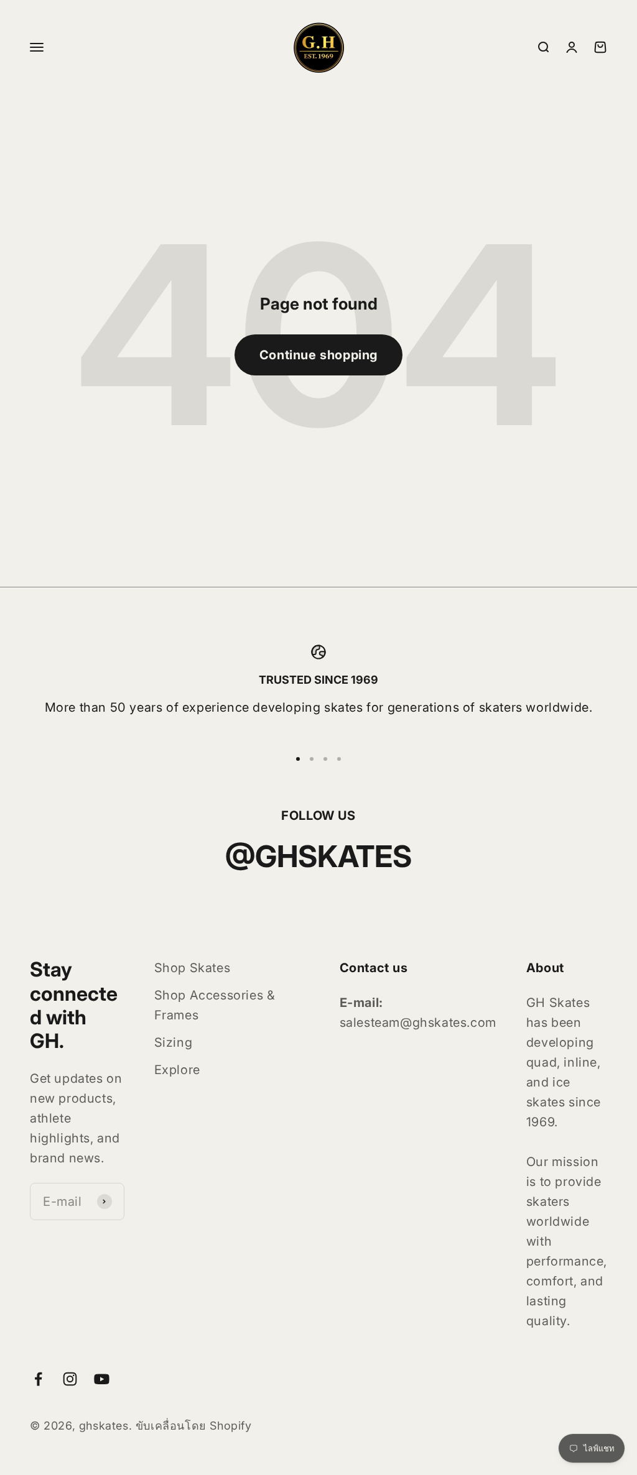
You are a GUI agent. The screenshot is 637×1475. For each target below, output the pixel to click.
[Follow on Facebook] (38, 1379)
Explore (177, 1069)
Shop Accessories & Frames (215, 1005)
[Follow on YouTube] (101, 1379)
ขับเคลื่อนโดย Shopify (194, 1425)
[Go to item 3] (325, 759)
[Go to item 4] (339, 759)
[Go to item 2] (312, 759)
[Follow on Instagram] (70, 1379)
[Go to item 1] (298, 759)
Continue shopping (318, 354)
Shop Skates (192, 967)
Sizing (173, 1042)
